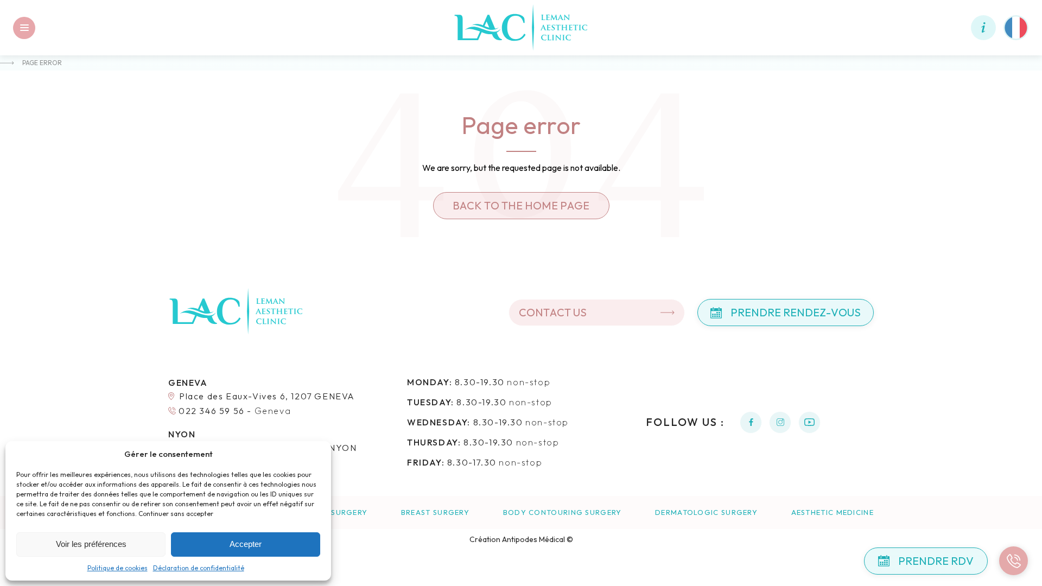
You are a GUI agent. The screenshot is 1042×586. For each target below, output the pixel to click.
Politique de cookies (117, 568)
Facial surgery (334, 512)
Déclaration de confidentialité (198, 568)
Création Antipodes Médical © (521, 539)
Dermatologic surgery (706, 512)
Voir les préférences (91, 544)
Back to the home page (521, 205)
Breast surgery (435, 512)
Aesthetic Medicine (832, 512)
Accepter (246, 544)
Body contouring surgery (562, 512)
